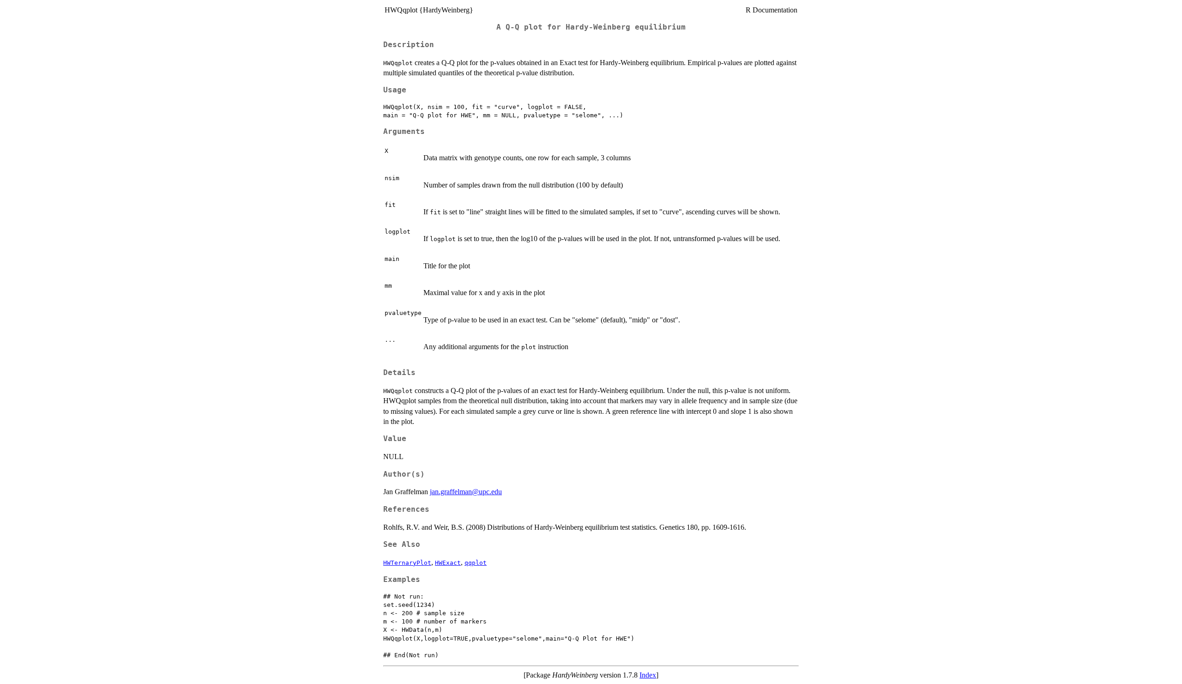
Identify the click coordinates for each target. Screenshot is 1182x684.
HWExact (448, 562)
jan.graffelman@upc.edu (466, 492)
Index (647, 675)
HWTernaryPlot (407, 562)
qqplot (475, 562)
